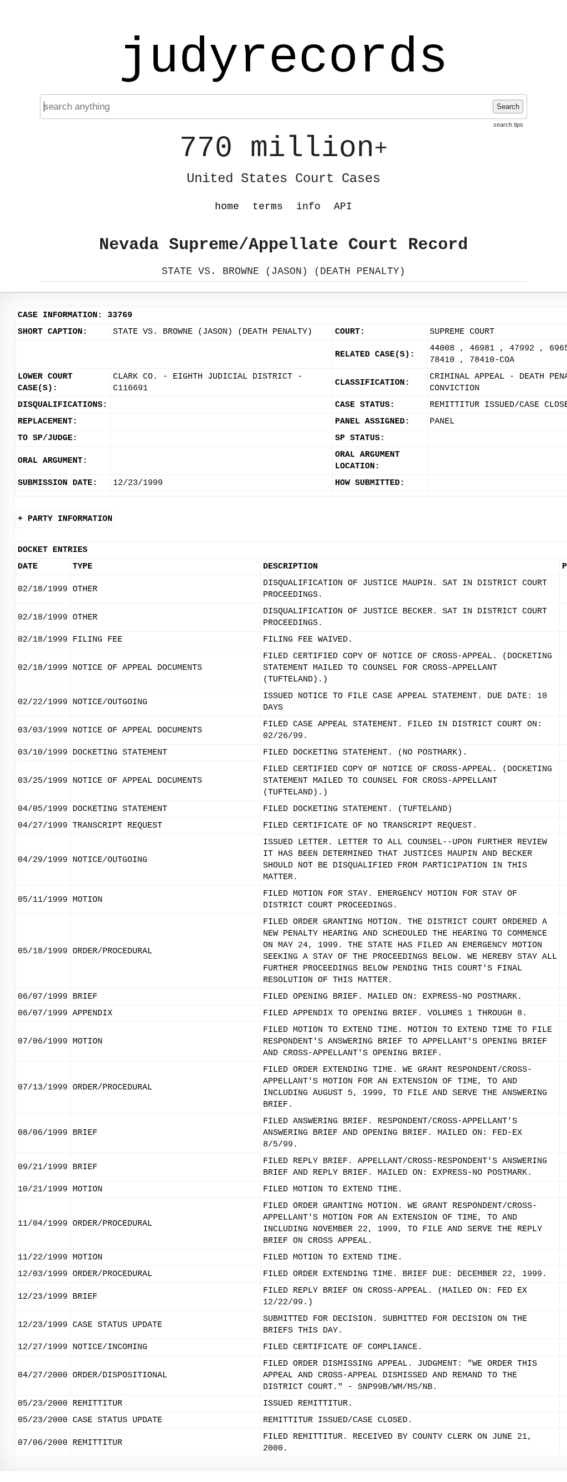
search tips (508, 124)
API (343, 206)
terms (267, 206)
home (227, 206)
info (308, 206)
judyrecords (283, 58)
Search (508, 106)
